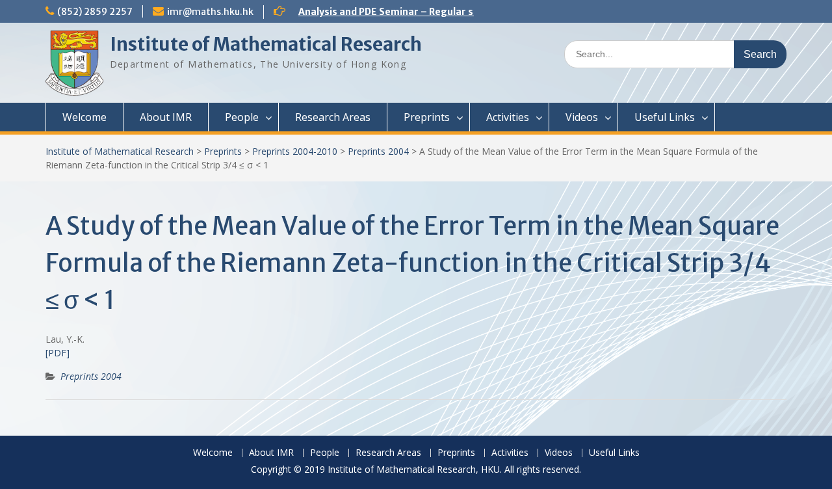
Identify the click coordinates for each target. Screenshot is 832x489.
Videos (582, 117)
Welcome (84, 117)
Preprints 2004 (378, 151)
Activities (507, 117)
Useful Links (664, 117)
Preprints (427, 117)
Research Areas (332, 117)
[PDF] (58, 353)
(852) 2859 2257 (95, 12)
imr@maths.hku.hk (210, 12)
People (242, 117)
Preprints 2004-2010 (294, 151)
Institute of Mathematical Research (266, 44)
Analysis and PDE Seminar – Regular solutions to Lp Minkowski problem (463, 12)
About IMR (166, 117)
